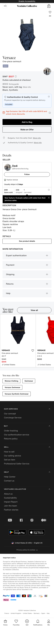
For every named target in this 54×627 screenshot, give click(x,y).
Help (8, 293)
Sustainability (10, 497)
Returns (9, 283)
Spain (43, 613)
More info (27, 87)
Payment (10, 264)
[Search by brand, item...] (5, 6)
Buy (6, 426)
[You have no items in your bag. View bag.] (49, 6)
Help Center (9, 476)
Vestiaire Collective (15, 489)
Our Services (11, 409)
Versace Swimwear (12, 387)
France (6, 613)
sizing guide (14, 84)
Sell (6, 447)
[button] (49, 6)
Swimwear (28, 381)
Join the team (10, 505)
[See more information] (49, 112)
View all (34, 310)
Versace (9, 58)
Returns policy (11, 438)
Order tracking (11, 430)
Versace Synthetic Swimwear (17, 394)
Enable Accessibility (27, 1)
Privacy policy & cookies (26, 550)
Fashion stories (11, 509)
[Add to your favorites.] (32, 350)
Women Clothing (11, 381)
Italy (48, 613)
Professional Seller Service (16, 463)
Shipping (10, 274)
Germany (37, 613)
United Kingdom (16, 613)
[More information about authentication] (48, 96)
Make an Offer (27, 129)
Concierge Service (12, 417)
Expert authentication (16, 255)
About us (8, 493)
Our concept (10, 413)
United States (27, 613)
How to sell (9, 451)
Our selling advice (12, 455)
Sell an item (9, 459)
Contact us (9, 480)
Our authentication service (16, 434)
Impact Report (10, 501)
